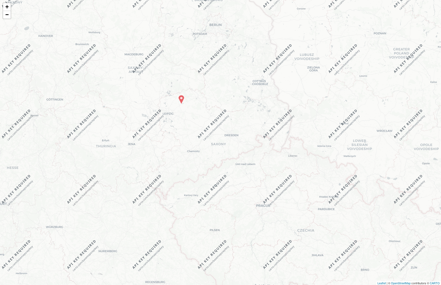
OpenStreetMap (401, 283)
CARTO (435, 283)
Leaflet (381, 283)
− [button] (7, 14)
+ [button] (7, 7)
